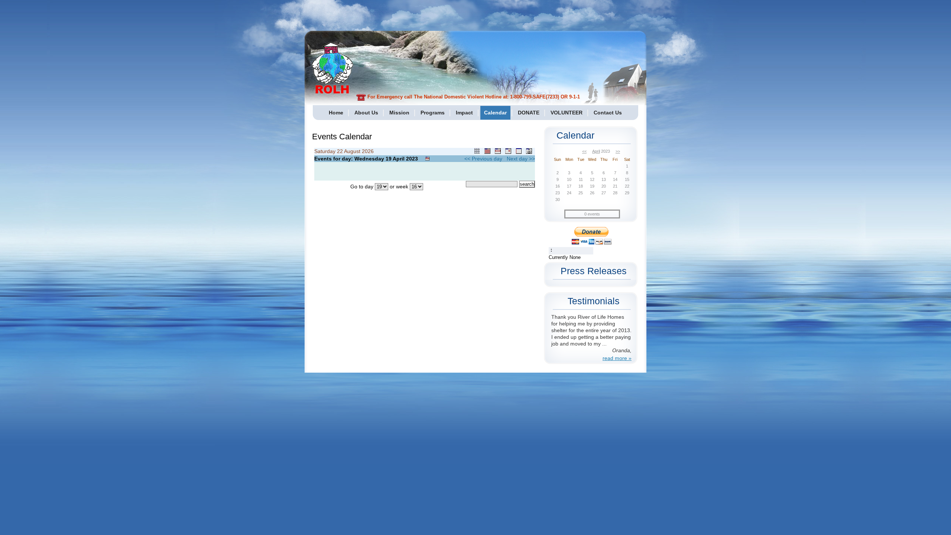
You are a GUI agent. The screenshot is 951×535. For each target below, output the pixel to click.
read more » (617, 358)
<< (584, 151)
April (596, 151)
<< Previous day (483, 159)
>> (618, 151)
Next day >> (521, 159)
